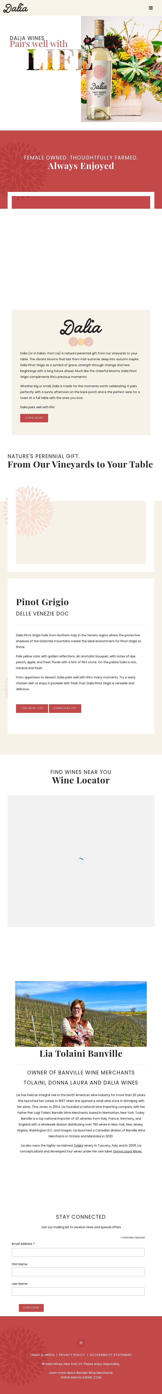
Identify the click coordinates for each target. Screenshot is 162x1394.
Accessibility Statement (111, 1355)
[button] (151, 8)
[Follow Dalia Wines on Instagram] (81, 1343)
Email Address (23, 1245)
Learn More (34, 418)
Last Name (19, 1284)
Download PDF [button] (65, 708)
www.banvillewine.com (81, 1377)
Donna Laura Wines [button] (127, 1151)
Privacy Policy (72, 1355)
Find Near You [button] (32, 708)
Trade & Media (42, 1355)
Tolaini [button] (78, 1145)
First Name (19, 1264)
